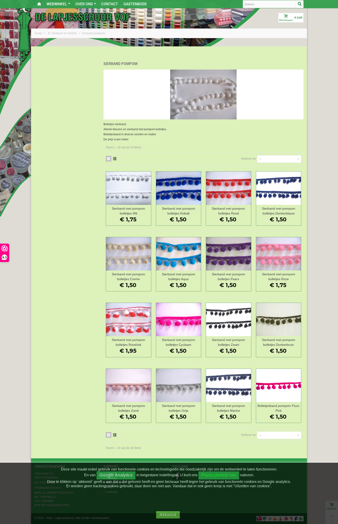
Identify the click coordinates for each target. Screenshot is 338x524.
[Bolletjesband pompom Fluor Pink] (278, 385)
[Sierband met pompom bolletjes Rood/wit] (128, 319)
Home (38, 33)
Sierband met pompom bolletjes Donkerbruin (278, 342)
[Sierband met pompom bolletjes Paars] (228, 253)
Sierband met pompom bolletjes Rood (228, 211)
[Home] (39, 4)
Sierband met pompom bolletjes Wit (128, 211)
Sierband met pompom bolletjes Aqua (178, 276)
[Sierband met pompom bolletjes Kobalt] (178, 188)
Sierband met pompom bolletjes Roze (278, 276)
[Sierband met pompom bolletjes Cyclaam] (178, 319)
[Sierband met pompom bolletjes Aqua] (178, 253)
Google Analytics (116, 475)
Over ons (84, 4)
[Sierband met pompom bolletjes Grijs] (178, 385)
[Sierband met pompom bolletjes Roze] (278, 253)
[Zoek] (300, 4)
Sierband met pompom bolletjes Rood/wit (128, 342)
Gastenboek (135, 4)
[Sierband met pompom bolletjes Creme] (128, 253)
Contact (109, 4)
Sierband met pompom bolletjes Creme (128, 276)
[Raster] (108, 158)
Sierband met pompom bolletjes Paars (228, 276)
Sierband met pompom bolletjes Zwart (228, 342)
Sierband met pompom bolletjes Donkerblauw (278, 211)
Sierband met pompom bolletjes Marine (228, 408)
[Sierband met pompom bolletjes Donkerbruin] (278, 319)
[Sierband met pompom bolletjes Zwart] (228, 319)
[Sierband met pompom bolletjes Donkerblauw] (278, 188)
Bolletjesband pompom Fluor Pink (278, 408)
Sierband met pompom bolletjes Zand (128, 408)
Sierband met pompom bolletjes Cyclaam (178, 342)
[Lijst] (114, 158)
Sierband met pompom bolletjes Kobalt (178, 211)
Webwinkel (56, 4)
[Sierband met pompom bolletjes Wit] (128, 188)
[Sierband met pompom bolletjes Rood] (228, 188)
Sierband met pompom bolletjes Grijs (178, 408)
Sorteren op (248, 158)
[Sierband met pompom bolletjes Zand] (128, 385)
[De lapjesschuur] (82, 16)
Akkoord (168, 515)
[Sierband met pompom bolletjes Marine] (228, 385)
